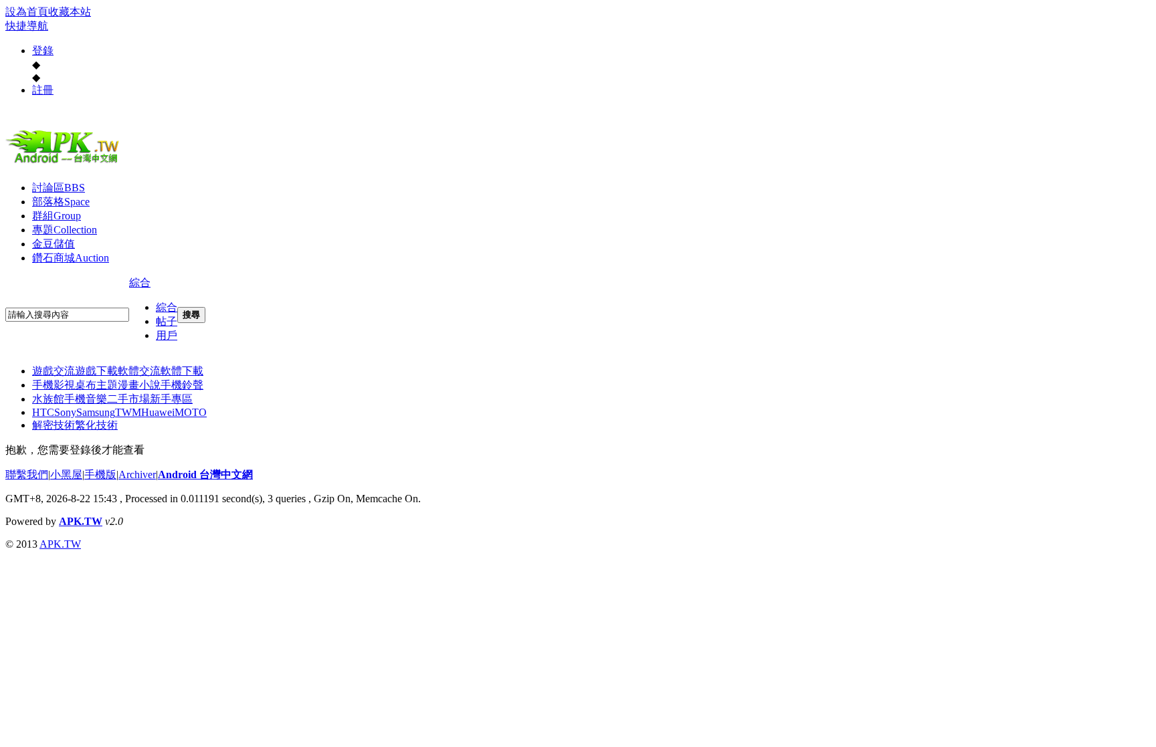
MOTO (191, 412)
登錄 (43, 50)
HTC (43, 412)
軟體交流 (139, 371)
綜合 (140, 282)
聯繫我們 (26, 474)
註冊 (43, 90)
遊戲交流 (53, 371)
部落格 (61, 201)
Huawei (158, 412)
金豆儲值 (53, 243)
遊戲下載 (96, 371)
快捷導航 (26, 25)
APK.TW (80, 521)
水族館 (48, 399)
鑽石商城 (70, 257)
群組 (56, 215)
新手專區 (171, 399)
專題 (64, 229)
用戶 (166, 335)
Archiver (137, 474)
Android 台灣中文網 (205, 474)
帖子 (166, 321)
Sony (65, 412)
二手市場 (128, 399)
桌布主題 (96, 385)
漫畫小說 (139, 385)
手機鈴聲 (182, 385)
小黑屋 (66, 474)
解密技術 (53, 425)
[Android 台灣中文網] (65, 162)
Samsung (95, 412)
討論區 (58, 187)
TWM (128, 412)
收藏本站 (69, 11)
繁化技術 (96, 425)
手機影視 (53, 385)
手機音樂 (85, 399)
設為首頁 (26, 11)
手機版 (100, 474)
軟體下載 (182, 371)
